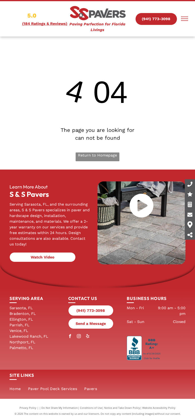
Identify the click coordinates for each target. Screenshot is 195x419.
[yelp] (88, 336)
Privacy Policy (28, 408)
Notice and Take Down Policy (122, 408)
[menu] (184, 19)
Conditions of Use (91, 408)
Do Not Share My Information (59, 408)
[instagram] (79, 336)
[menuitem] (15, 389)
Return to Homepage (97, 155)
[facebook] (70, 336)
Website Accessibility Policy (159, 408)
